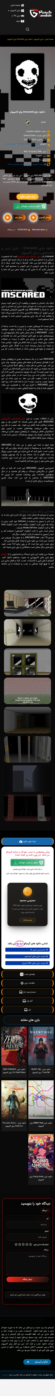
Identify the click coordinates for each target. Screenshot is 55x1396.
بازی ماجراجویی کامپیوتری (13, 418)
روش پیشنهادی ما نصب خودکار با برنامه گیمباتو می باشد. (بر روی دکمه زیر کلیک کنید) (28, 853)
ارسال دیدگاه (27, 1279)
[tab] (27, 584)
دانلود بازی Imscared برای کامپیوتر (27, 112)
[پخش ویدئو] (34, 217)
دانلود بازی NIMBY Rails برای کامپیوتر (41, 1124)
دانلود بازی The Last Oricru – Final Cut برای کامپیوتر (14, 1124)
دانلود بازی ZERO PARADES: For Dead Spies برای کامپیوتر (14, 1071)
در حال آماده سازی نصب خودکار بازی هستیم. (27, 869)
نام (47, 1218)
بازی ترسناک (12, 164)
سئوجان (5, 1374)
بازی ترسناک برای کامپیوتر (29, 256)
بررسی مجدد (27, 920)
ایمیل (46, 1231)
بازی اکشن (28, 164)
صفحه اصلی (49, 39)
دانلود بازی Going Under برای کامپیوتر (41, 1178)
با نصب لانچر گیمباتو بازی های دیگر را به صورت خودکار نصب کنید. (27, 873)
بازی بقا (20, 164)
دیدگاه (46, 1249)
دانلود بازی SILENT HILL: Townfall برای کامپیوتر (41, 1071)
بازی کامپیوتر (38, 39)
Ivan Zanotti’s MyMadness (28, 143)
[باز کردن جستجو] (27, 29)
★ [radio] (30, 1244)
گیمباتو (4, 554)
